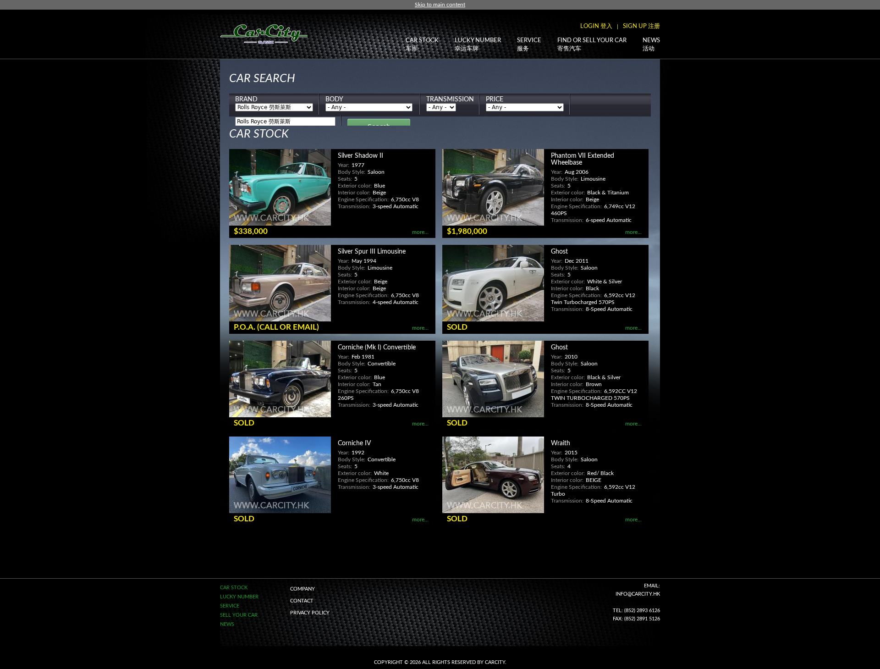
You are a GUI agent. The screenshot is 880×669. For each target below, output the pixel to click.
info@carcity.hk (638, 594)
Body (334, 99)
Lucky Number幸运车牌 (478, 45)
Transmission (450, 99)
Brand (246, 99)
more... (420, 232)
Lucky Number (239, 596)
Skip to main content (440, 4)
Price (494, 99)
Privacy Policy (310, 612)
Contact (302, 600)
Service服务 (529, 45)
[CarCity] (264, 36)
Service (229, 605)
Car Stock (234, 587)
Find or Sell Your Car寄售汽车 (592, 45)
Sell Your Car (239, 615)
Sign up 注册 (641, 26)
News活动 (651, 45)
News (227, 624)
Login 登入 (596, 26)
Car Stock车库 (422, 45)
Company (302, 589)
